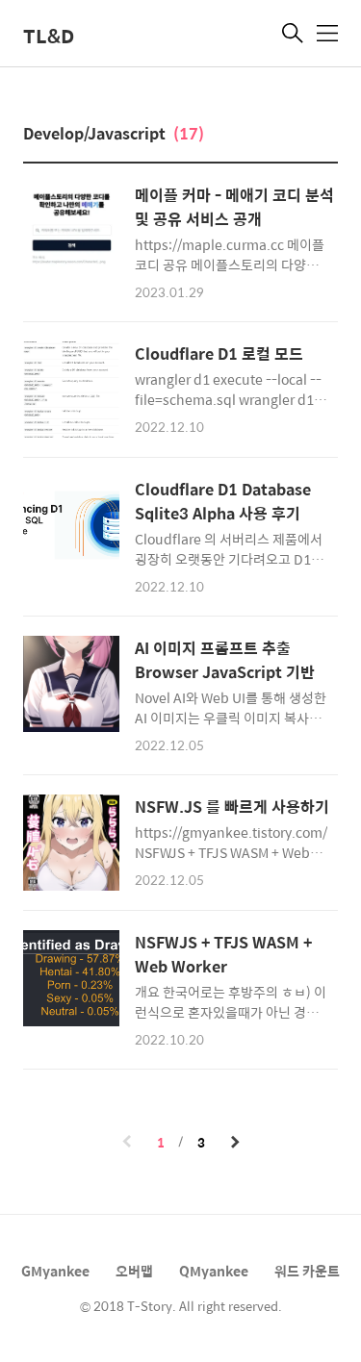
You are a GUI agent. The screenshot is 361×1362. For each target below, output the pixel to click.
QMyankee (213, 1270)
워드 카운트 (307, 1270)
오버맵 (134, 1270)
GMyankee (55, 1270)
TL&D (48, 35)
